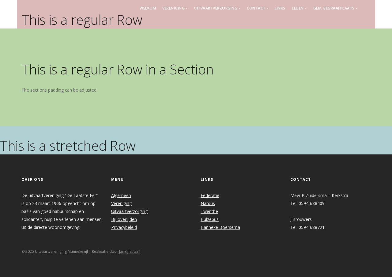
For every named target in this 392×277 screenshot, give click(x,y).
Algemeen (121, 195)
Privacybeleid (124, 227)
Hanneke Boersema (220, 227)
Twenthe (209, 211)
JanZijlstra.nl (129, 251)
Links (280, 8)
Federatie (210, 195)
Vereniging (121, 203)
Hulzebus (210, 219)
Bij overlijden (124, 219)
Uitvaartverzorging (129, 211)
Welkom (148, 8)
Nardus (208, 203)
